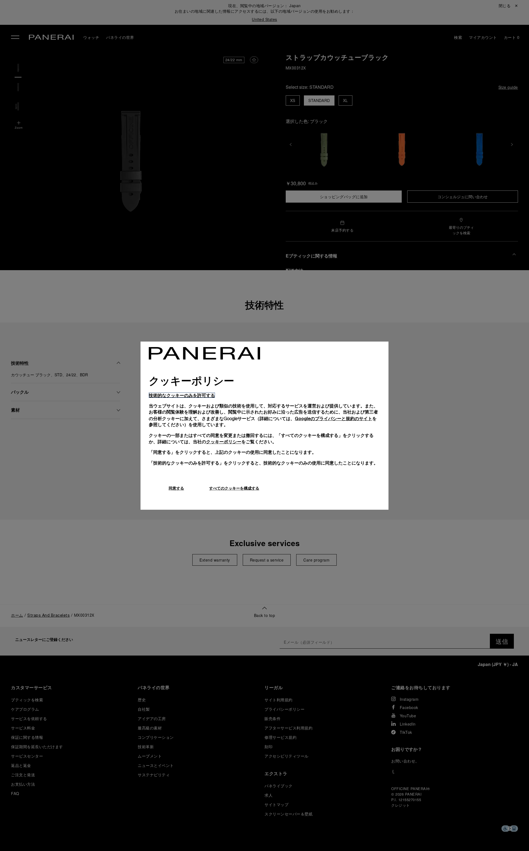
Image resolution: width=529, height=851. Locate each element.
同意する (176, 488)
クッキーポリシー (223, 441)
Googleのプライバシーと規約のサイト (333, 418)
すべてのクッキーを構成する (234, 488)
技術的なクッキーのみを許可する (182, 395)
